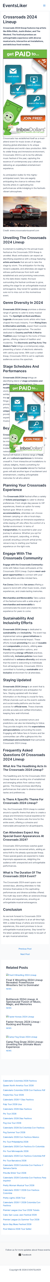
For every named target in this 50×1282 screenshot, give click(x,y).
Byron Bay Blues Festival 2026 (17, 1224)
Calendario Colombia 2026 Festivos (20, 1081)
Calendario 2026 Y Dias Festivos (18, 1099)
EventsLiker (15, 5)
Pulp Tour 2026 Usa (12, 1104)
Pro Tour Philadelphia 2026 (15, 1142)
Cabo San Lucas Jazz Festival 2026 (20, 1215)
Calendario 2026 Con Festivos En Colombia (23, 1146)
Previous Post (25, 949)
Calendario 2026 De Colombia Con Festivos (23, 1127)
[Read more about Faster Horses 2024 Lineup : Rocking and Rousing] (20, 1016)
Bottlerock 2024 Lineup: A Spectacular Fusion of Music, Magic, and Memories (23, 1002)
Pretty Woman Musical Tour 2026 (18, 1185)
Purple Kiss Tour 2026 (13, 1095)
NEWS (8, 989)
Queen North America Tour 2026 (18, 1085)
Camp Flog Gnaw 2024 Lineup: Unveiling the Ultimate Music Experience (24, 1044)
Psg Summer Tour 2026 (14, 1132)
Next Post (25, 954)
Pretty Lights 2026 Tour (14, 1198)
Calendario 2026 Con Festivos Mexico (21, 1137)
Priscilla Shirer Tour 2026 (14, 1173)
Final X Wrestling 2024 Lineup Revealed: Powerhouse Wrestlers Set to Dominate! (24, 982)
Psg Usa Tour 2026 (12, 1123)
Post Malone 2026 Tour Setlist (17, 1229)
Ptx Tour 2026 (9, 1113)
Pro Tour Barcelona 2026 (14, 1160)
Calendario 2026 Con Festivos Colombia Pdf (24, 1156)
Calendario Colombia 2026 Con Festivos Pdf (24, 1090)
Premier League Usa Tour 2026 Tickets (21, 1210)
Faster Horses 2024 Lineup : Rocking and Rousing (23, 1023)
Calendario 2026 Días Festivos (17, 1109)
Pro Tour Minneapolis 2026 (15, 1151)
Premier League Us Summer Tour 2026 (21, 1219)
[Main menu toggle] (44, 5)
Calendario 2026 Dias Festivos (17, 1118)
